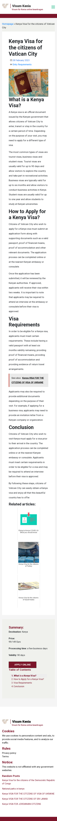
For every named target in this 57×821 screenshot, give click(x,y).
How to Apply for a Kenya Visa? (29, 679)
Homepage (7, 23)
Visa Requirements (23, 682)
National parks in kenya (13, 788)
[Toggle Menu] (53, 7)
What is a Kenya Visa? (25, 675)
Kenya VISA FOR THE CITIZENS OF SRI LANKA (25, 799)
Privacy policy (9, 753)
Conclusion (19, 686)
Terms (5, 756)
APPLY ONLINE (22, 665)
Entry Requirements (22, 64)
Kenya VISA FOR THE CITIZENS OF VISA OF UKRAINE (28, 793)
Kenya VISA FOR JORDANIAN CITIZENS (21, 804)
